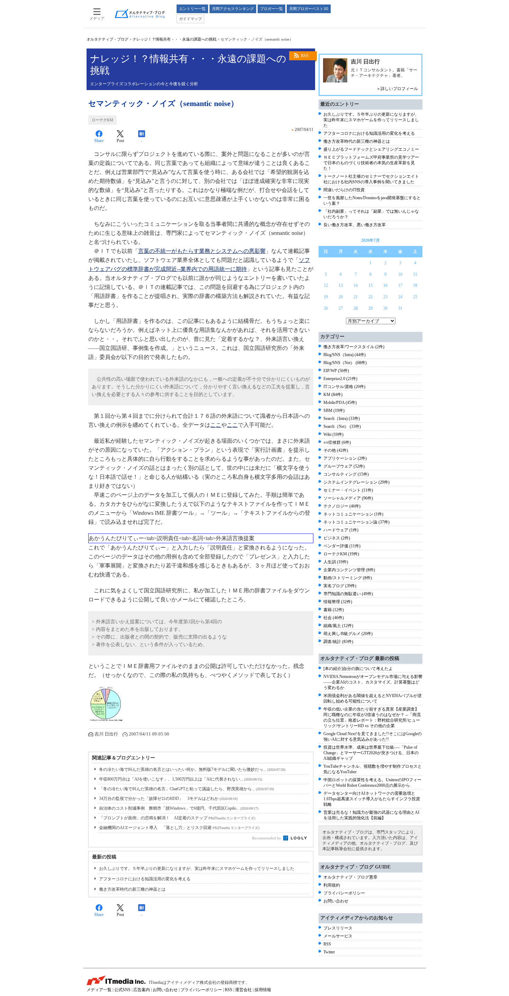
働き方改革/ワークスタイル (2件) (353, 346)
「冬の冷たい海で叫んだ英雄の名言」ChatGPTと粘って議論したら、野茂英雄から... (186, 788)
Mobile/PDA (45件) (340, 402)
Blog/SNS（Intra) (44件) (344, 354)
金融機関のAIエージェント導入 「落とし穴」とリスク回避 (179, 827)
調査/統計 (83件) (338, 641)
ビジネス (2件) (336, 538)
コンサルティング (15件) (346, 474)
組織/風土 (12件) (338, 625)
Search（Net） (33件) (342, 426)
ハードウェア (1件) (340, 530)
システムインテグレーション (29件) (356, 482)
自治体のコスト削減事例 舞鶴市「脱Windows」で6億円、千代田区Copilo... (178, 808)
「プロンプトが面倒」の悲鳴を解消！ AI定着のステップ (177, 818)
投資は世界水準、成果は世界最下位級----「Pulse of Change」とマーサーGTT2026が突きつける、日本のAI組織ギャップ (371, 753)
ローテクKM (102, 120)
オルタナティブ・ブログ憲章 (350, 877)
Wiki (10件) (333, 434)
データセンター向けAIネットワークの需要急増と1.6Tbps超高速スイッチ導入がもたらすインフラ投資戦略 (371, 799)
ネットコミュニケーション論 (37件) (356, 522)
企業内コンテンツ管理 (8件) (349, 569)
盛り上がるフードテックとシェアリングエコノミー (371, 149)
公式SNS (122, 989)
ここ (215, 425)
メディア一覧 (99, 989)
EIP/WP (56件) (336, 370)
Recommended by (267, 838)
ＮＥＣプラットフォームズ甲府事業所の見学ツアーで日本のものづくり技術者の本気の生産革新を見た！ (371, 163)
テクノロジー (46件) (341, 506)
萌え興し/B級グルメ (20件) (348, 633)
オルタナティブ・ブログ (107, 39)
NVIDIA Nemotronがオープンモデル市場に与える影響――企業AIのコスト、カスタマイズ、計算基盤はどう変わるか (372, 682)
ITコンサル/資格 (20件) (344, 386)
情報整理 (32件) (337, 601)
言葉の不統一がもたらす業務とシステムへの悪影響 (202, 251)
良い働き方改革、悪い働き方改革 (354, 224)
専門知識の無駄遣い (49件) (348, 593)
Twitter (329, 952)
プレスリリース (337, 928)
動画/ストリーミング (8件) (347, 577)
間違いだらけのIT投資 (344, 189)
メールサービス (337, 936)
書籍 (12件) (333, 609)
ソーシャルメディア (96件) (348, 498)
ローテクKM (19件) (341, 554)
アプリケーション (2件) (345, 458)
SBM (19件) (334, 410)
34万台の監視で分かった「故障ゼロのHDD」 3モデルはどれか (168, 798)
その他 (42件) (335, 450)
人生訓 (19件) (335, 561)
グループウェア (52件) (344, 466)
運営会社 (243, 989)
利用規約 (331, 885)
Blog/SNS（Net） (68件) (345, 362)
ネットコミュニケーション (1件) (353, 514)
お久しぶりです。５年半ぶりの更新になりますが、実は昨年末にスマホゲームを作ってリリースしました (196, 868)
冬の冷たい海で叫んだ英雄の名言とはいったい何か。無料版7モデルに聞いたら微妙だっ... (192, 769)
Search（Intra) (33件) (341, 418)
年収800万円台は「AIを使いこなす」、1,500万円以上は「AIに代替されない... (180, 779)
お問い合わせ (335, 901)
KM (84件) (332, 394)
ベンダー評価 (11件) (341, 546)
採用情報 (262, 989)
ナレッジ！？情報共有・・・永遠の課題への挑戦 (174, 39)
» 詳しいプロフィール (397, 88)
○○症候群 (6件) (337, 442)
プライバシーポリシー (344, 893)
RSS (305, 55)
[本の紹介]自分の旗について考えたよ (358, 668)
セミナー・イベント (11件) (348, 490)
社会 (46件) (333, 617)
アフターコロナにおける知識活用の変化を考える (144, 878)
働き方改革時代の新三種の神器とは (132, 889)
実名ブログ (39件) (339, 585)
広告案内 (141, 989)
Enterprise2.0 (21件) (340, 378)
